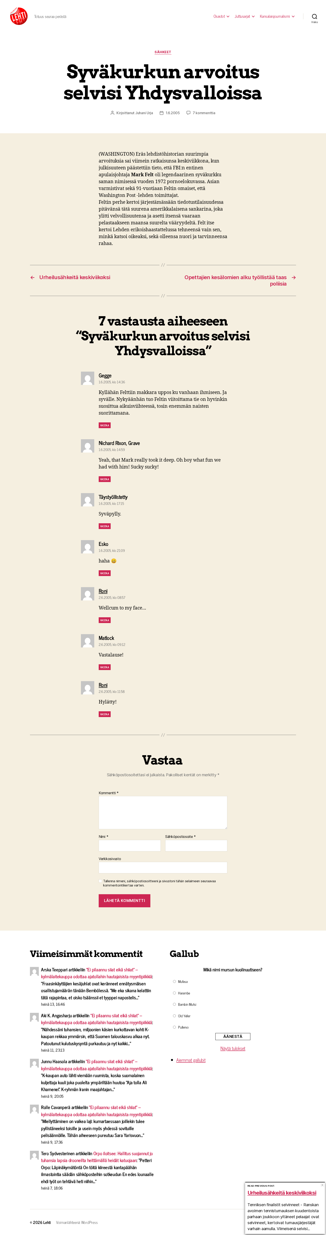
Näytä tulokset (232, 1048)
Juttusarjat (242, 16)
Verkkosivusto (110, 859)
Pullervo (183, 1027)
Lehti (47, 1222)
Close (322, 1185)
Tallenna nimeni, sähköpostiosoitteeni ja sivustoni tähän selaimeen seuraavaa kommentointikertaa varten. (159, 883)
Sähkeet (163, 52)
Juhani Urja (144, 113)
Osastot (219, 16)
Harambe (184, 993)
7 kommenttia (204, 113)
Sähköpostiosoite (180, 837)
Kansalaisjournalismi (275, 16)
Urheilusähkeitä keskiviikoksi (281, 1193)
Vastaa (104, 425)
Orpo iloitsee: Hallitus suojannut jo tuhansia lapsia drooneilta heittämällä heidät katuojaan (97, 1156)
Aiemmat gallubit (191, 1060)
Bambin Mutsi (187, 1004)
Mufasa (182, 981)
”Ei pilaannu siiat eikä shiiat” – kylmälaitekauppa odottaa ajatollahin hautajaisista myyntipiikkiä (96, 973)
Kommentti (109, 793)
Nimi (103, 837)
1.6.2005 (173, 113)
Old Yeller (184, 1016)
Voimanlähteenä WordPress (77, 1222)
